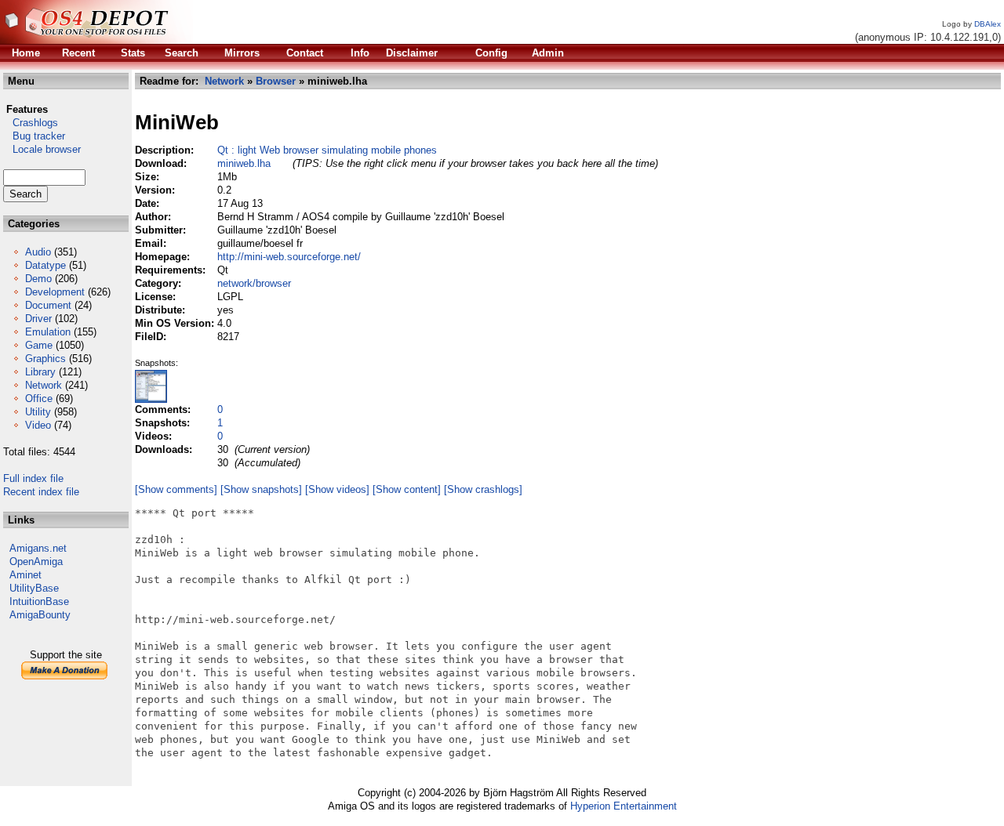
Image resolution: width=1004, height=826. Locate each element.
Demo (38, 278)
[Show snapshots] (261, 489)
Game (39, 345)
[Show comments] (176, 489)
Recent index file (41, 492)
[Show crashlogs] (483, 489)
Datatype (45, 265)
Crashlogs (30, 123)
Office (39, 398)
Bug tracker (34, 136)
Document (48, 305)
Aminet (25, 575)
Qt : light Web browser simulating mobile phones (327, 150)
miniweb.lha (244, 163)
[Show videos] (337, 489)
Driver (38, 318)
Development (55, 292)
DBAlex (987, 24)
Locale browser (42, 149)
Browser (276, 81)
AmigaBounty (40, 615)
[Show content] (407, 489)
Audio (38, 252)
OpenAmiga (36, 561)
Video (38, 425)
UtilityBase (34, 588)
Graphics (45, 358)
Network (43, 385)
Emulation (48, 332)
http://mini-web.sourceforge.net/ (289, 257)
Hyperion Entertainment (623, 806)
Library (40, 372)
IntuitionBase (39, 601)
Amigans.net (38, 548)
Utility (38, 412)
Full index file (33, 478)
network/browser (254, 283)
